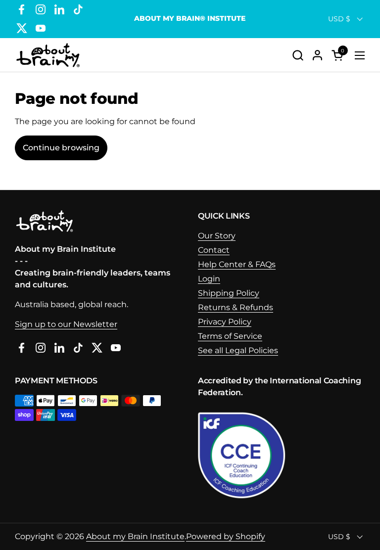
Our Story (217, 235)
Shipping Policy (228, 293)
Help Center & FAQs (237, 264)
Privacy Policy (224, 321)
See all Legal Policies (238, 350)
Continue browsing (61, 147)
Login (209, 278)
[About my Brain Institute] (48, 55)
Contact (214, 250)
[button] (297, 55)
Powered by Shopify (225, 536)
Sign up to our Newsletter (66, 324)
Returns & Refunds (235, 307)
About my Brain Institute (135, 536)
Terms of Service (230, 336)
